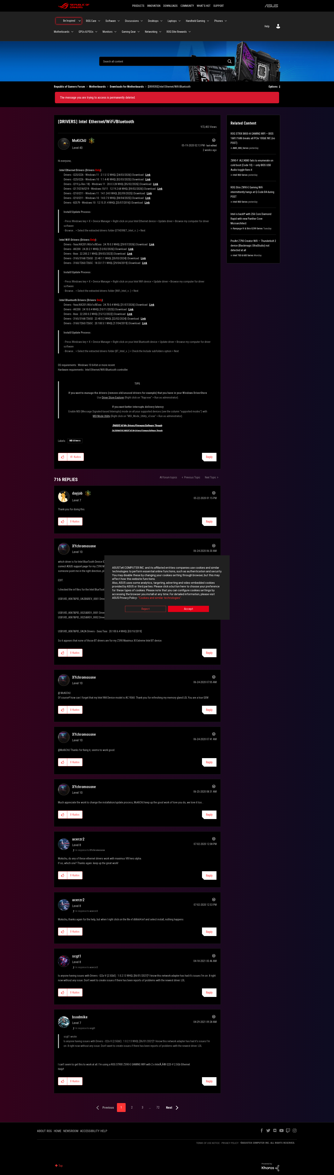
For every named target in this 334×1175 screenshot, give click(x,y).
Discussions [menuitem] (132, 20)
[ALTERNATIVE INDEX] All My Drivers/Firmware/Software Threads (137, 430)
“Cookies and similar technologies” (159, 598)
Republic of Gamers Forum (69, 86)
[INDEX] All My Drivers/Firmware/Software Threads (137, 425)
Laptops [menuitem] (172, 20)
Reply (209, 457)
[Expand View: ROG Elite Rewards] (190, 31)
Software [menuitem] (111, 20)
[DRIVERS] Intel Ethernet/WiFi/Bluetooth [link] (169, 86)
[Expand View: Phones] (226, 21)
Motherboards (97, 86)
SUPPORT (218, 5)
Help (267, 26)
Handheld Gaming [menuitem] (195, 20)
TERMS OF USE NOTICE (208, 1143)
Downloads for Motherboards (127, 86)
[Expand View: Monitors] (115, 31)
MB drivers (74, 440)
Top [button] (61, 1165)
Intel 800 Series (240, 175)
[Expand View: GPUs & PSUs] (96, 31)
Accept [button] (188, 608)
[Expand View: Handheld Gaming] (208, 21)
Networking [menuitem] (151, 31)
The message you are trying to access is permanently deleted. (97, 97)
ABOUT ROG (44, 1131)
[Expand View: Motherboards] (72, 31)
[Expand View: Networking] (160, 31)
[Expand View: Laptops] (179, 21)
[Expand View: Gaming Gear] (139, 31)
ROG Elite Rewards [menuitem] (177, 31)
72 (157, 1107)
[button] (62, 457)
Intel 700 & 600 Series (243, 255)
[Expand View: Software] (119, 21)
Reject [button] (145, 608)
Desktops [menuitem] (153, 20)
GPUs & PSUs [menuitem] (86, 31)
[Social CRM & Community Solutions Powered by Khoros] (270, 1166)
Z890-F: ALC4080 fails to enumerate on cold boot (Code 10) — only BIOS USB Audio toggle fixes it (252, 165)
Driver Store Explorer (113, 397)
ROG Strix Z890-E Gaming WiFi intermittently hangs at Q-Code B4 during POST (252, 192)
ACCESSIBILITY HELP (93, 1131)
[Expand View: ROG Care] (99, 21)
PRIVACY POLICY (230, 1143)
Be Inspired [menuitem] (69, 20)
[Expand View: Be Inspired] (80, 20)
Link (147, 174)
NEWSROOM (70, 1131)
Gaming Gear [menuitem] (129, 31)
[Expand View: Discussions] (142, 21)
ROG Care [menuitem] (91, 20)
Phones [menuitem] (218, 20)
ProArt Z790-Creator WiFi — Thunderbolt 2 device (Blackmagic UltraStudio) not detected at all (253, 245)
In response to (90, 850)
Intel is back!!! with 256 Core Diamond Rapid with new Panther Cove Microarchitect (251, 218)
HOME (57, 1131)
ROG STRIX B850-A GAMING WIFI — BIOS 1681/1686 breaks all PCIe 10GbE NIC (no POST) (253, 138)
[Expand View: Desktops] (161, 21)
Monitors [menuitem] (107, 31)
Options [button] (273, 86)
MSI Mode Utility (101, 416)
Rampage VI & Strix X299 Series (248, 228)
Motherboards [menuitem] (61, 31)
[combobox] (167, 61)
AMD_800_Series (241, 148)
